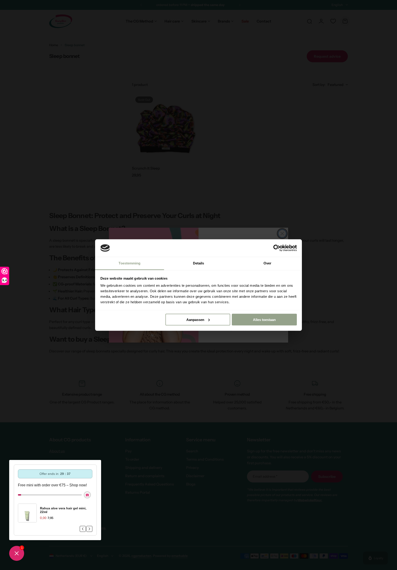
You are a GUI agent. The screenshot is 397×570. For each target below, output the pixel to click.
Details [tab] (198, 263)
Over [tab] (267, 263)
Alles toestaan (264, 319)
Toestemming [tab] (129, 263)
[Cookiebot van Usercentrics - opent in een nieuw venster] (277, 247)
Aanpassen (195, 319)
